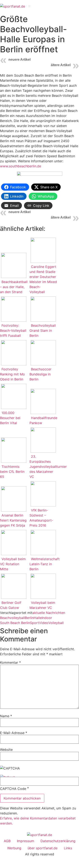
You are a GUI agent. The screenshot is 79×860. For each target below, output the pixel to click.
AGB (7, 841)
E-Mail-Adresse (13, 732)
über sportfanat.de (43, 848)
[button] (29, 6)
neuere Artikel (19, 59)
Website (6, 749)
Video (43, 623)
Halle (38, 618)
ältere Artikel (61, 65)
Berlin (29, 618)
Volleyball (56, 623)
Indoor (47, 618)
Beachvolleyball (12, 618)
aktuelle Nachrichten (48, 613)
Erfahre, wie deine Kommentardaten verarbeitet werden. (38, 820)
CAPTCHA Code (13, 788)
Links (68, 848)
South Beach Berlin (15, 623)
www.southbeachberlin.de (20, 166)
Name (6, 716)
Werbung (14, 848)
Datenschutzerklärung (57, 841)
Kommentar (10, 662)
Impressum (25, 841)
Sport (34, 623)
